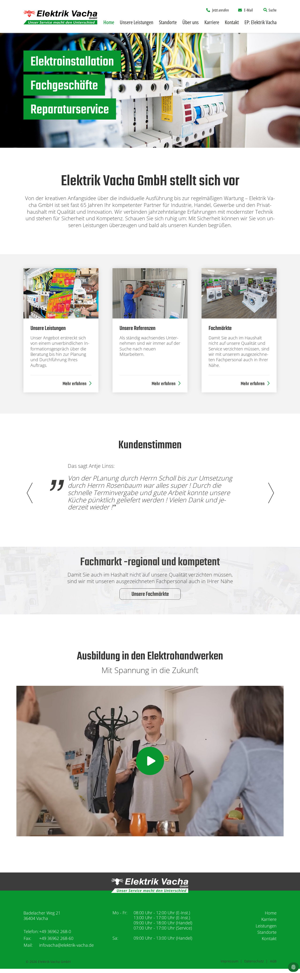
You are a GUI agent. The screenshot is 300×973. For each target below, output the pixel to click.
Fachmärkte (220, 328)
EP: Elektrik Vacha (260, 22)
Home (108, 22)
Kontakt (232, 22)
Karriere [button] (211, 22)
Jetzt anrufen (220, 10)
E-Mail (248, 10)
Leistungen (266, 926)
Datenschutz (254, 961)
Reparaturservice (69, 110)
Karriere (269, 919)
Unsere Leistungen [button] (136, 22)
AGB (273, 961)
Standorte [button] (168, 22)
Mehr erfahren (74, 384)
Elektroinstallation (72, 62)
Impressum (229, 961)
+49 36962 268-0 (55, 931)
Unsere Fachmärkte (150, 594)
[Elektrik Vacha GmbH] (60, 16)
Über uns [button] (190, 22)
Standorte (267, 932)
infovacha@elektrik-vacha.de (66, 945)
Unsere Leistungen (48, 328)
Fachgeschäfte (64, 86)
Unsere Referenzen (137, 328)
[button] (271, 493)
